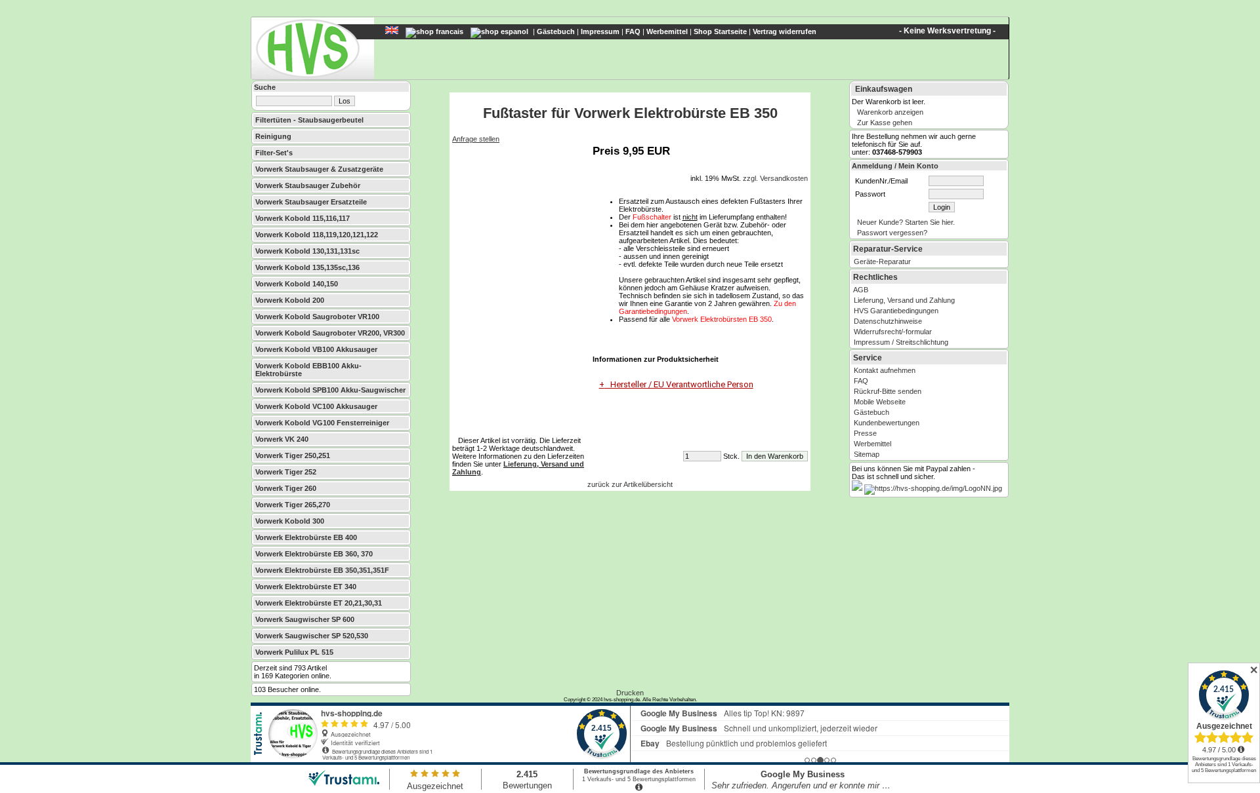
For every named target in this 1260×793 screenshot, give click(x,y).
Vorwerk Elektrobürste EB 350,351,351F (322, 570)
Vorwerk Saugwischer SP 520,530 (311, 636)
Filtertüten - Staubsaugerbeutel (309, 120)
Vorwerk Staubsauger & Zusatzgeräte (319, 169)
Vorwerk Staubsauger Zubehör (307, 185)
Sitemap (866, 454)
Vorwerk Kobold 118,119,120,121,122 (316, 235)
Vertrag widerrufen (784, 31)
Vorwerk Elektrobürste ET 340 (305, 586)
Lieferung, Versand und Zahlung (904, 300)
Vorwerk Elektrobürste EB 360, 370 (314, 554)
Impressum (600, 31)
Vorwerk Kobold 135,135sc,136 (307, 267)
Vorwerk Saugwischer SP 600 (304, 619)
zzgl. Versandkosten (775, 178)
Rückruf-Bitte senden (887, 391)
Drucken (630, 693)
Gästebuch (556, 31)
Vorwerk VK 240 (281, 439)
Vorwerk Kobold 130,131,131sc (307, 251)
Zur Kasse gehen (884, 122)
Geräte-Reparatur (882, 261)
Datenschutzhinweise (888, 321)
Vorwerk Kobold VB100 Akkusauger (316, 349)
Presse (865, 433)
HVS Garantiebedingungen (896, 311)
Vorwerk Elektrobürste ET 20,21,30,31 (318, 603)
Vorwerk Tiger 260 (285, 488)
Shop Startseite (720, 31)
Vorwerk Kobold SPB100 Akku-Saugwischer (330, 390)
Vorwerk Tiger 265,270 (292, 505)
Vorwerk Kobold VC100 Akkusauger (316, 406)
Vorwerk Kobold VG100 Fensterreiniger (322, 423)
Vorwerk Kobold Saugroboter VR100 (317, 316)
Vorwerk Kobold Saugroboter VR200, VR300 (330, 333)
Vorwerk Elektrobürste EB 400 (306, 537)
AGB (860, 290)
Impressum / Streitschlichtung (901, 342)
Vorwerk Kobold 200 (289, 300)
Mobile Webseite (880, 402)
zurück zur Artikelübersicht (630, 484)
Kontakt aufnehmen (884, 370)
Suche (265, 87)
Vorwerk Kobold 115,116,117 (302, 218)
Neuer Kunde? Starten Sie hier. (906, 222)
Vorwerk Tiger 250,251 (292, 455)
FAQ (632, 31)
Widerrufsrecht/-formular (893, 332)
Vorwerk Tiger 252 (285, 472)
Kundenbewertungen (886, 423)
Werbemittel (667, 31)
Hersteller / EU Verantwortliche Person (678, 384)
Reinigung (273, 136)
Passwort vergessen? (892, 233)
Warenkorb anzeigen (890, 112)
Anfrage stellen (475, 139)
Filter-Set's (274, 153)
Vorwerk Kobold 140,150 (296, 284)
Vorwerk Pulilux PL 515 (294, 652)
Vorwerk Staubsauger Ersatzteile (311, 202)
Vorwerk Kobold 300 (289, 521)
